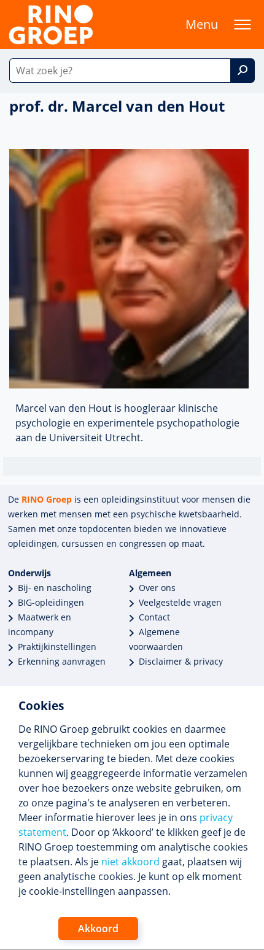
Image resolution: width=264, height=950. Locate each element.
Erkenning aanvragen (62, 661)
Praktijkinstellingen (57, 646)
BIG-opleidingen (51, 602)
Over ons (157, 587)
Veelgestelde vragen (180, 602)
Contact (154, 617)
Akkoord (98, 928)
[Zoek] (242, 70)
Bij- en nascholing (54, 587)
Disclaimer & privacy (181, 661)
